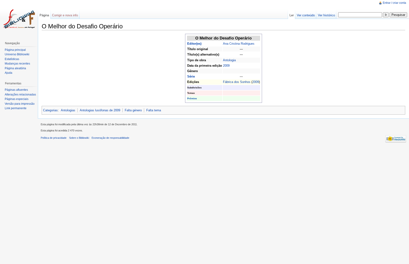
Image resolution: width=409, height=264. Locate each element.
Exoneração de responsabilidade (110, 137)
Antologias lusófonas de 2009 (100, 110)
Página (44, 15)
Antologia (229, 60)
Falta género (133, 110)
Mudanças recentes (17, 63)
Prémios (192, 98)
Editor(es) (194, 43)
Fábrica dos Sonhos (236, 82)
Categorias (50, 110)
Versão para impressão (20, 103)
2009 (226, 65)
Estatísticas (12, 59)
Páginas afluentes (16, 89)
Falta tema (153, 110)
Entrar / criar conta (394, 2)
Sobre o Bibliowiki (79, 137)
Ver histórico (326, 15)
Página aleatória (15, 68)
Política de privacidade (54, 137)
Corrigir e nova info (65, 15)
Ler (291, 15)
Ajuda (8, 72)
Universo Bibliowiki (17, 54)
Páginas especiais (16, 99)
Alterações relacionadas (20, 94)
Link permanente (16, 108)
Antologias (68, 110)
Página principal (15, 50)
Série (191, 76)
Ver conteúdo (306, 15)
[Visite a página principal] (19, 19)
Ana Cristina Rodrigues (238, 43)
